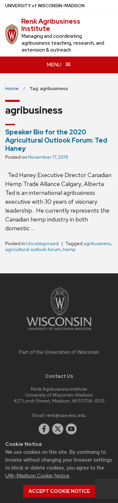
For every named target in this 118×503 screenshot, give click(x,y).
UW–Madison (45, 6)
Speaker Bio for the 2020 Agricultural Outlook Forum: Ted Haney (56, 140)
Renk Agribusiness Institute (50, 25)
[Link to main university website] (59, 331)
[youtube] (71, 429)
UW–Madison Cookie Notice (37, 475)
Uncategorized (42, 243)
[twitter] (57, 429)
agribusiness (97, 243)
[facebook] (44, 429)
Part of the (59, 352)
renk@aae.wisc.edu (66, 415)
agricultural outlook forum (33, 249)
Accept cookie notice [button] (59, 491)
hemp (69, 249)
